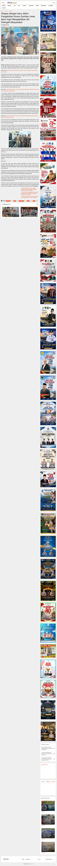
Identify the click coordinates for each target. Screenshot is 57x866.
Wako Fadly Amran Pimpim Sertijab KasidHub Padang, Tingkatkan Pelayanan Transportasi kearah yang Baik (29, 189)
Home (4, 5)
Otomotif (4, 7)
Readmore (43, 811)
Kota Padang (43, 5)
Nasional (9, 5)
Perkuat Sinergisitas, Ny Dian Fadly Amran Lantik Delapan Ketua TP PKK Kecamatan (29, 197)
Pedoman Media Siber (48, 859)
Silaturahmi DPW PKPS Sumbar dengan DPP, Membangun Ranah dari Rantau (10, 213)
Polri (19, 5)
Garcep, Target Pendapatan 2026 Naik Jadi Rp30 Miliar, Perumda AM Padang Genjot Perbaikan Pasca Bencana (29, 193)
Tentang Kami (28, 859)
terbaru (10, 11)
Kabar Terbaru (44, 764)
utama (6, 11)
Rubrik (37, 5)
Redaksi (23, 859)
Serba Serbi (31, 5)
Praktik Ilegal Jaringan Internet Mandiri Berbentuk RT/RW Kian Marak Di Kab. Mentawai (48, 806)
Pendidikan (51, 5)
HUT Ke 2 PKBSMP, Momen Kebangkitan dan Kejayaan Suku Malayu (28, 213)
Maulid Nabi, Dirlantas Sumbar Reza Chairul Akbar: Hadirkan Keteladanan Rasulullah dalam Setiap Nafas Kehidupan (48, 846)
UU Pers (39, 859)
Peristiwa (24, 5)
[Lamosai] (12, 3)
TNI (14, 5)
